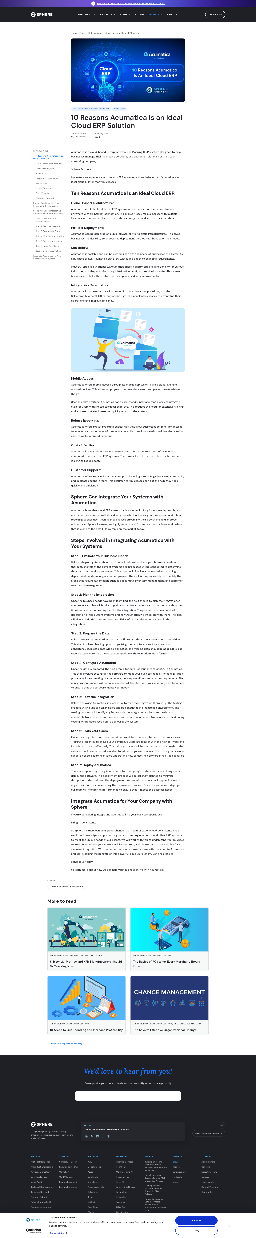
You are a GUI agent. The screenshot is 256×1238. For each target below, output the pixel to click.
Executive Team (209, 1172)
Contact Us (215, 14)
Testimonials (207, 1182)
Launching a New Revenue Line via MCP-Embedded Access (156, 1178)
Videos (176, 1166)
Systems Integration (41, 1207)
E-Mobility (121, 1197)
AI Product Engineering (42, 1166)
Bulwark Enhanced (68, 1182)
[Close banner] (229, 1226)
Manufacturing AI (124, 1172)
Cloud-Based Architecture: (49, 163)
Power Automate (96, 1187)
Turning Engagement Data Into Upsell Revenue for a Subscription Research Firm (156, 1205)
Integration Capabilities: (47, 178)
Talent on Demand (40, 1192)
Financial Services (124, 1161)
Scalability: (41, 173)
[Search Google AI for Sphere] (103, 1136)
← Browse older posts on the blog (65, 1043)
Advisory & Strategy (41, 1172)
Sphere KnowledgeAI (41, 1202)
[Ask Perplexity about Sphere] (97, 1136)
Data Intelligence (39, 1177)
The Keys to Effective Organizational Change (165, 1030)
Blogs (82, 33)
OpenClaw (93, 1207)
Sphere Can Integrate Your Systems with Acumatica (46, 204)
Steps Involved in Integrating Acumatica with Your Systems (48, 212)
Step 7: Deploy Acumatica (48, 251)
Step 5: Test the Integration (49, 241)
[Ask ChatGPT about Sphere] (86, 1136)
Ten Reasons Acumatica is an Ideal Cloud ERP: (48, 157)
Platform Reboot (39, 1197)
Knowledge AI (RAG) (69, 1166)
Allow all (196, 1220)
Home (74, 33)
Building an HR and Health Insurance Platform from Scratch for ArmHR (156, 1166)
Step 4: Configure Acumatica (50, 236)
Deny (196, 1230)
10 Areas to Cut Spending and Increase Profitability (86, 1030)
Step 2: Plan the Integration (49, 226)
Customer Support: (45, 198)
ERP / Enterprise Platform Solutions (91, 109)
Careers (205, 1177)
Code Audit (36, 1182)
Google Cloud (94, 1166)
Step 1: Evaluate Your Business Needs (46, 220)
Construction (122, 1212)
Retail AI (120, 1182)
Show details (57, 1233)
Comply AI (64, 1172)
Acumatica (119, 109)
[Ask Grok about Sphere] (91, 1136)
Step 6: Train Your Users (47, 246)
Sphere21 (205, 1166)
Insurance (120, 1202)
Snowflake (93, 1182)
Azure (90, 1172)
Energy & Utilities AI (125, 1187)
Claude (91, 1212)
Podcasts (177, 1177)
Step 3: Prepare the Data (48, 231)
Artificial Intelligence (40, 1161)
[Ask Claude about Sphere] (108, 1136)
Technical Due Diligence (42, 1187)
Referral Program (209, 1187)
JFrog (90, 1197)
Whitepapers (179, 1172)
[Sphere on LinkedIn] (222, 1125)
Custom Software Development (66, 886)
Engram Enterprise (68, 1187)
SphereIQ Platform (68, 1161)
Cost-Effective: (43, 193)
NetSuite (92, 1202)
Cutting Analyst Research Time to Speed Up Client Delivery (153, 1190)
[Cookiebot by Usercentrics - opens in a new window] (33, 1231)
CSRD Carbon (66, 1177)
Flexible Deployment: (46, 168)
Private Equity (123, 1192)
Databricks (93, 1177)
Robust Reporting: (44, 188)
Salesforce (93, 1192)
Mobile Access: (43, 183)
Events (176, 1182)
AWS (90, 1161)
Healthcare (121, 1166)
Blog (175, 1161)
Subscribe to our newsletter (209, 1133)
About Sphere (208, 1161)
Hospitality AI (122, 1177)
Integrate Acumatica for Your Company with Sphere (47, 257)
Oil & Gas (120, 1207)
